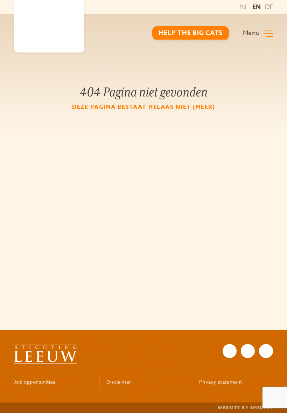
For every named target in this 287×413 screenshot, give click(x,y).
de (269, 7)
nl (244, 7)
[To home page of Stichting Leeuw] (49, 26)
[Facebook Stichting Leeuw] (230, 351)
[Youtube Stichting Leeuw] (266, 351)
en (256, 7)
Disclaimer (118, 381)
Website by (245, 408)
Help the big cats (191, 32)
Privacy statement (220, 381)
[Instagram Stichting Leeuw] (248, 351)
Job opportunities (35, 381)
